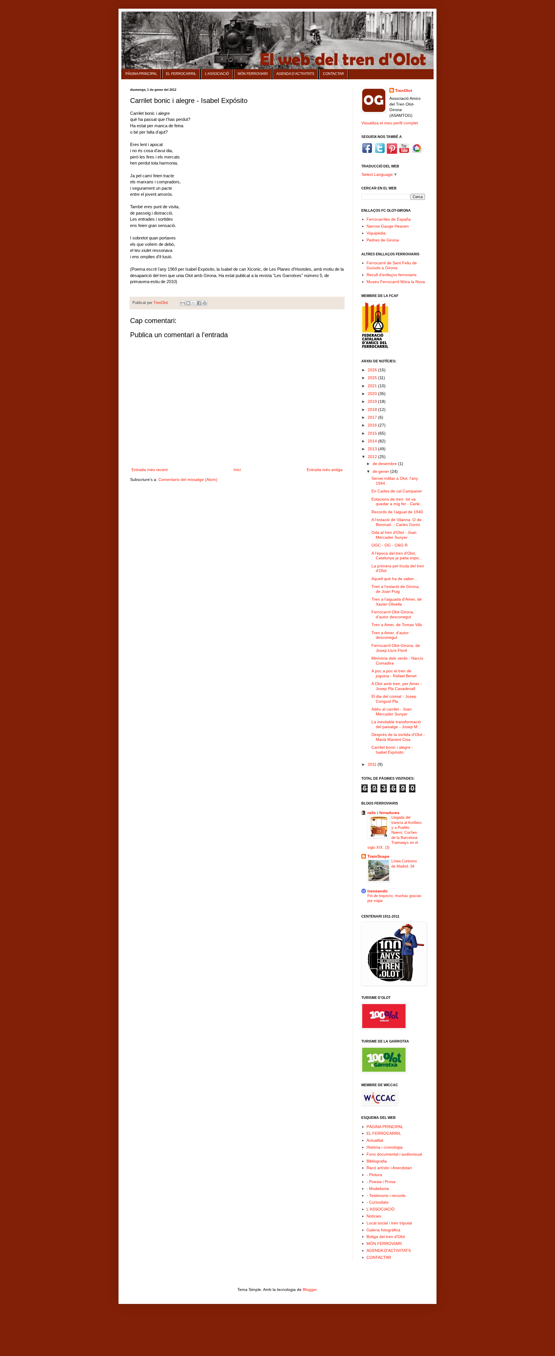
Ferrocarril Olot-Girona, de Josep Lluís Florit (395, 648)
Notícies (374, 1216)
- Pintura (374, 1174)
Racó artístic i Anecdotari (389, 1167)
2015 (373, 433)
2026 (373, 370)
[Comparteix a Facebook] (199, 303)
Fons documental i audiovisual (394, 1154)
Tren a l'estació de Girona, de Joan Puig (395, 589)
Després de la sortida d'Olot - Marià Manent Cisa (398, 737)
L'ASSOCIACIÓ (381, 1209)
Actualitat (375, 1140)
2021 (373, 385)
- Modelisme (378, 1188)
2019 (373, 401)
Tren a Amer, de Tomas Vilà (396, 624)
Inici (237, 469)
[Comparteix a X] (194, 303)
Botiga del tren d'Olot (386, 1236)
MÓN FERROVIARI (253, 74)
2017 (373, 417)
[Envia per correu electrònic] (183, 303)
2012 (373, 456)
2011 (373, 764)
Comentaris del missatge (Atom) (187, 479)
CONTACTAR (333, 74)
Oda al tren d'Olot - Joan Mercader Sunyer (394, 535)
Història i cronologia (385, 1147)
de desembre (385, 463)
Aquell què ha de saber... (394, 578)
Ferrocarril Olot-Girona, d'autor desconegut (392, 614)
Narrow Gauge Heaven (388, 226)
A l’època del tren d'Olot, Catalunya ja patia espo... (396, 555)
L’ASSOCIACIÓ (217, 74)
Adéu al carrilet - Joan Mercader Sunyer (391, 711)
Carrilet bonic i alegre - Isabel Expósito (392, 749)
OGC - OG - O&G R (389, 545)
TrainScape (378, 856)
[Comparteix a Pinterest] (205, 303)
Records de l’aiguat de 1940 (397, 512)
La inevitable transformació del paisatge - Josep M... (396, 724)
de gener (381, 471)
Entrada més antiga (325, 469)
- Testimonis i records (386, 1195)
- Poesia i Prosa (381, 1181)
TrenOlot (403, 90)
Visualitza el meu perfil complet (389, 123)
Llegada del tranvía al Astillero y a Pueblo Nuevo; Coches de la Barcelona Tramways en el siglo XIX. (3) (394, 832)
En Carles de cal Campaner (396, 491)
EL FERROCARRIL (181, 74)
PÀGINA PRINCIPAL (141, 74)
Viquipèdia (376, 233)
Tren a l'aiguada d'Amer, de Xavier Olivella (396, 601)
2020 (373, 393)
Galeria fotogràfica (383, 1230)
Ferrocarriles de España (389, 219)
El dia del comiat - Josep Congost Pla (393, 699)
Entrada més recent (150, 469)
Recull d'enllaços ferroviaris (392, 274)
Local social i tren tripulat (389, 1223)
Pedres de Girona (383, 240)
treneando (377, 891)
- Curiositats (377, 1202)
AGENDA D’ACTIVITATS (295, 74)
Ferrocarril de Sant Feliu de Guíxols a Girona (392, 265)
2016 (373, 425)
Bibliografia (377, 1161)
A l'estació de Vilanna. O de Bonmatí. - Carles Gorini (396, 522)
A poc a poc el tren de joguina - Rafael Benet (394, 673)
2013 (373, 449)
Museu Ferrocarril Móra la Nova (396, 281)
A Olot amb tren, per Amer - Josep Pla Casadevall (396, 686)
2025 (373, 377)
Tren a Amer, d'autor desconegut (390, 635)
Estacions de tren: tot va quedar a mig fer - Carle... (397, 501)
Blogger (310, 1289)
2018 (373, 409)
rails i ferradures (383, 812)
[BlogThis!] (188, 303)
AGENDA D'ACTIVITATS (389, 1250)
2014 (373, 441)
